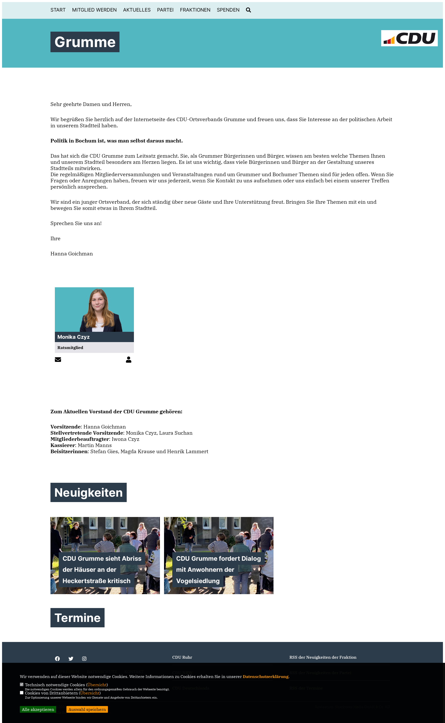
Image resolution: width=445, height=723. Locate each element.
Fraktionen (195, 9)
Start (58, 9)
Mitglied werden (94, 9)
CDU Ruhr (182, 657)
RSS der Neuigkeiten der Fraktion (322, 657)
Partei (165, 9)
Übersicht (97, 684)
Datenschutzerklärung (265, 676)
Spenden (228, 9)
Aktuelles (137, 9)
